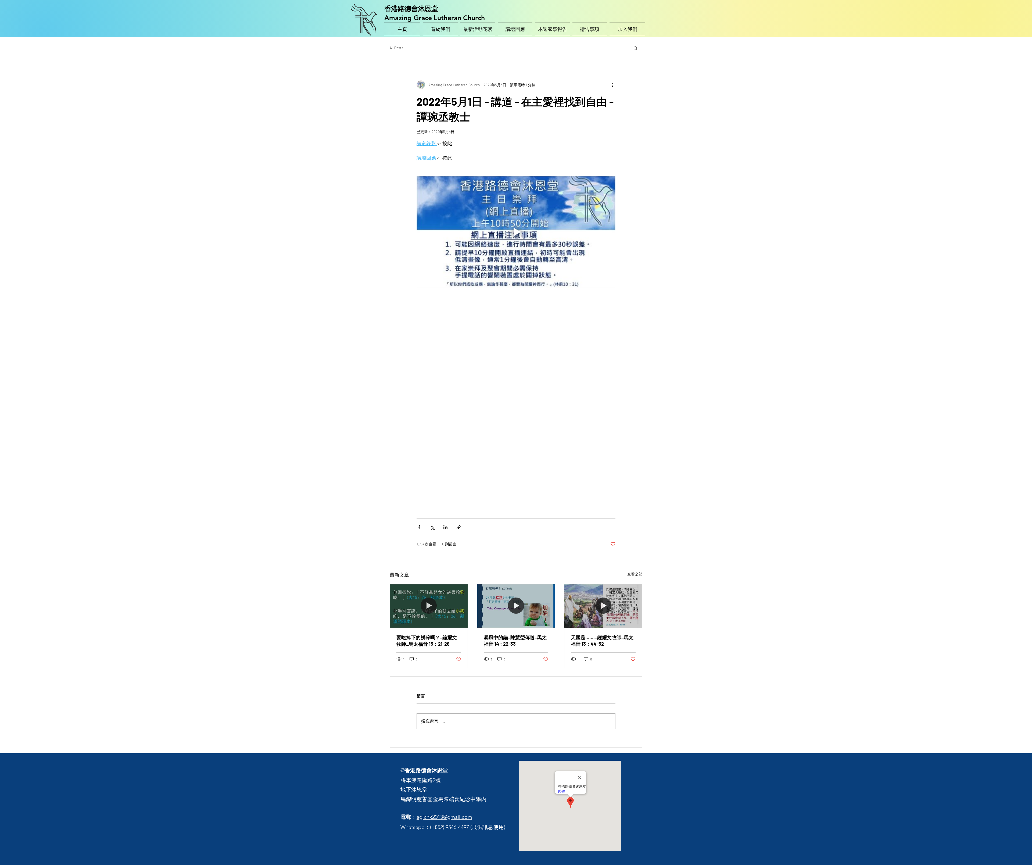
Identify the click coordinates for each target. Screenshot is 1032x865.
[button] (635, 48)
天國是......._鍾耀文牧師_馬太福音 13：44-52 (602, 640)
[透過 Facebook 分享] (419, 527)
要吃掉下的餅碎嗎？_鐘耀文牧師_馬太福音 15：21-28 (426, 640)
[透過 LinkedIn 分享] (445, 527)
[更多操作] (612, 84)
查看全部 (634, 574)
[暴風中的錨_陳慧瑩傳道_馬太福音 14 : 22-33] (516, 606)
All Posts (396, 47)
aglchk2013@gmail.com (444, 817)
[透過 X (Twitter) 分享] (432, 527)
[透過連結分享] (458, 527)
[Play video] (516, 232)
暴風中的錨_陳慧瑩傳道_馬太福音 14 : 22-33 (515, 640)
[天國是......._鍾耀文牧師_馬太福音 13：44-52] (603, 606)
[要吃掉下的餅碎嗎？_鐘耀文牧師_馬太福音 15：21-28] (429, 606)
